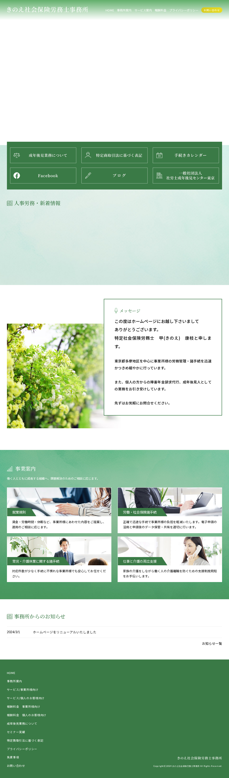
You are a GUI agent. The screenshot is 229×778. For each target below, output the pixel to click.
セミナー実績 (16, 732)
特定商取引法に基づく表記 (25, 740)
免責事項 (13, 757)
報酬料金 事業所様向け (23, 706)
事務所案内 (124, 10)
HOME (109, 10)
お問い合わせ (212, 10)
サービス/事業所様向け (23, 689)
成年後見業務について (22, 723)
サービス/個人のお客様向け (26, 698)
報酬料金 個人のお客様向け (27, 715)
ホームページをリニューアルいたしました (64, 632)
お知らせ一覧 (212, 643)
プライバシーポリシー (22, 749)
